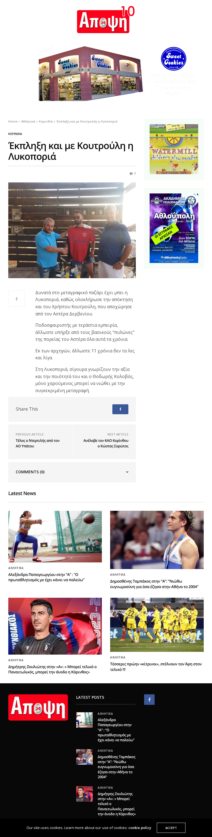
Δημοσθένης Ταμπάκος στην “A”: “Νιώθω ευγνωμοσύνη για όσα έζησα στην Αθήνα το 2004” (154, 584)
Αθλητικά (15, 568)
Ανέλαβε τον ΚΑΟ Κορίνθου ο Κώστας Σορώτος (105, 443)
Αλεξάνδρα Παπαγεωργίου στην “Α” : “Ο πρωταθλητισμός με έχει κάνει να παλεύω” (46, 577)
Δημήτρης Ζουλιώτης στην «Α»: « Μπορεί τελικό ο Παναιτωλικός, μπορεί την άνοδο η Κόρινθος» (52, 669)
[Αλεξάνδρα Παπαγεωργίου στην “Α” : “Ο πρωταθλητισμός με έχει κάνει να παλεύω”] (55, 536)
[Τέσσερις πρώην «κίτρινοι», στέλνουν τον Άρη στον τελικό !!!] (157, 625)
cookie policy (139, 827)
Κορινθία (15, 133)
